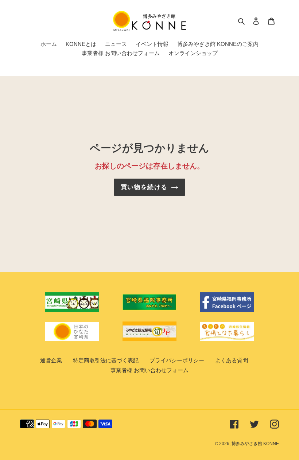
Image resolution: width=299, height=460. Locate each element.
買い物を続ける (144, 187)
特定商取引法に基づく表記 (106, 360)
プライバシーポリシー (177, 360)
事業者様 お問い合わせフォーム (149, 370)
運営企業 (51, 360)
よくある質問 (231, 360)
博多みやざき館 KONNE (255, 443)
